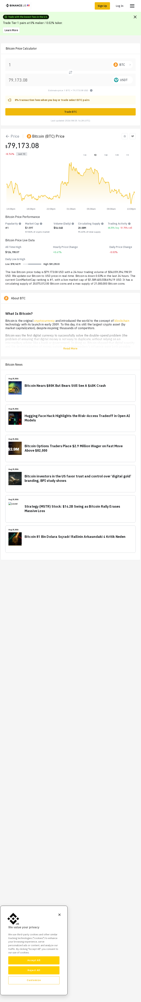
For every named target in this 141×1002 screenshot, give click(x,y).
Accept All (34, 960)
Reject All (34, 970)
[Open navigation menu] (132, 6)
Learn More (11, 30)
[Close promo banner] (135, 17)
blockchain (121, 321)
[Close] (59, 915)
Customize (34, 980)
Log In (119, 6)
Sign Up (102, 6)
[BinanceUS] (18, 6)
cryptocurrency (44, 321)
